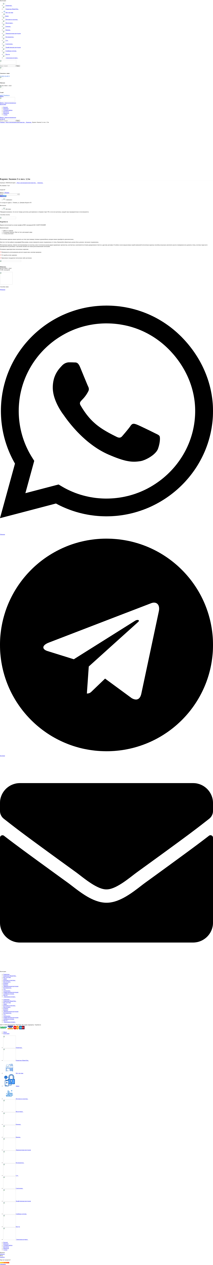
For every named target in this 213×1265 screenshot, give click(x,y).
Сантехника (7, 990)
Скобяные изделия (8, 993)
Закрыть (2, 1254)
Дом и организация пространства (15, 122)
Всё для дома (7, 977)
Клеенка (6, 983)
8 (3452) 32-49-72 (5, 76)
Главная (2, 122)
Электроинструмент (9, 996)
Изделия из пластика (9, 980)
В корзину (3, 196)
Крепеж (5, 984)
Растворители (7, 987)
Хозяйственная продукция (10, 992)
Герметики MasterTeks (9, 976)
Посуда (5, 995)
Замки (5, 978)
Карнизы (28, 122)
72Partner (6, 192)
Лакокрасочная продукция (10, 986)
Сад (4, 989)
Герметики (6, 974)
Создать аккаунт (4, 1262)
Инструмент (7, 981)
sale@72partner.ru (5, 95)
